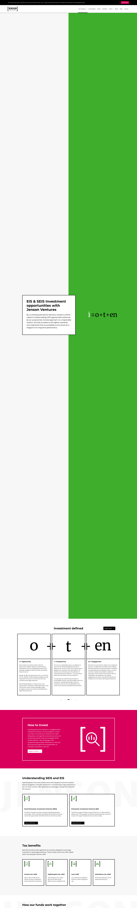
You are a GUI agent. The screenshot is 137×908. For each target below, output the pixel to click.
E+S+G (110, 9)
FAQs (121, 9)
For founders (92, 9)
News (116, 9)
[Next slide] (75, 699)
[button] (66, 699)
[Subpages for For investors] (86, 9)
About (99, 9)
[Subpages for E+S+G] (113, 9)
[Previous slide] (61, 699)
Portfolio (104, 9)
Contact (126, 9)
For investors (82, 9)
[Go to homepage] (13, 9)
